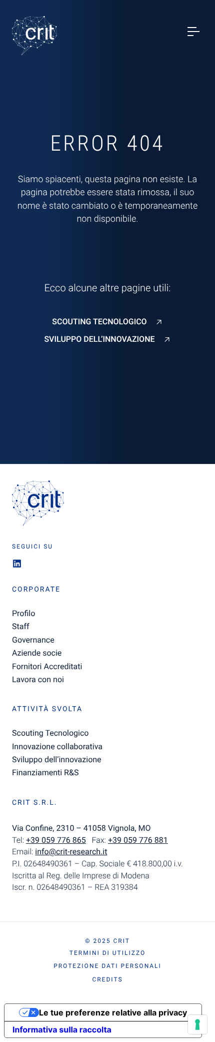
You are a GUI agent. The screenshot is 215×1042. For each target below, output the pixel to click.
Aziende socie (37, 653)
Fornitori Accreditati (47, 666)
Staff (21, 626)
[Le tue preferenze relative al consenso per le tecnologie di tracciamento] (197, 1024)
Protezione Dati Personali (108, 965)
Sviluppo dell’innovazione (99, 339)
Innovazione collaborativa (57, 746)
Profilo (23, 613)
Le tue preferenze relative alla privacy (113, 1012)
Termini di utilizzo (108, 952)
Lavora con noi (38, 679)
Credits (107, 979)
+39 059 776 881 (138, 840)
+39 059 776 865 (56, 840)
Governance (33, 640)
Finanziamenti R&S (45, 772)
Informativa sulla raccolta (62, 1029)
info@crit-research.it (71, 851)
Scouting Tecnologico (99, 321)
